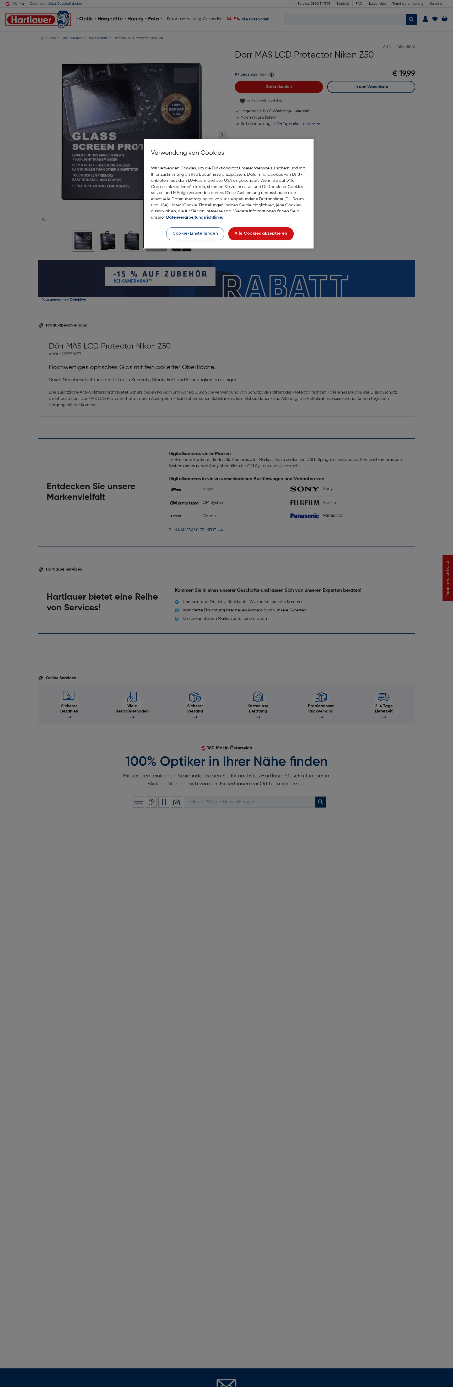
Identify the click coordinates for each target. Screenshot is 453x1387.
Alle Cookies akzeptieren (261, 233)
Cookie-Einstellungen (195, 233)
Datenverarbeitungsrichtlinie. (194, 217)
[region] (228, 193)
